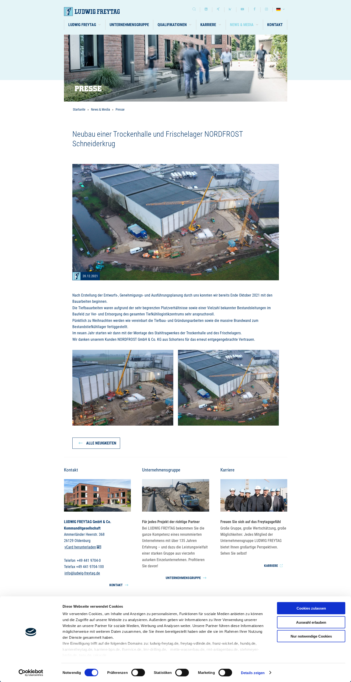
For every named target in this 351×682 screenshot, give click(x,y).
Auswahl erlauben (311, 622)
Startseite (79, 109)
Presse (120, 109)
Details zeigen (253, 673)
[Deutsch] (281, 9)
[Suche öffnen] (194, 9)
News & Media (100, 109)
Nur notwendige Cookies (311, 636)
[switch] (138, 672)
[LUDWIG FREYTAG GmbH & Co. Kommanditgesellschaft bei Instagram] (266, 9)
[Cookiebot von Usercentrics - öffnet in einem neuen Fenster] (31, 672)
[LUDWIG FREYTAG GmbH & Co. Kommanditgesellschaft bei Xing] (218, 9)
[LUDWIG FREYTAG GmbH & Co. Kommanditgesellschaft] (98, 11)
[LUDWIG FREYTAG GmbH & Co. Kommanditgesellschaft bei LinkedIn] (206, 9)
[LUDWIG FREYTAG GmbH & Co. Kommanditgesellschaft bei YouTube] (242, 9)
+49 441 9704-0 (89, 560)
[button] (85, 25)
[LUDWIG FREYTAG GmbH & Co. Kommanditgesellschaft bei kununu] (230, 9)
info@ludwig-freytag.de (82, 573)
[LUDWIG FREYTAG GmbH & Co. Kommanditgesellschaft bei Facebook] (254, 9)
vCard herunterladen (80, 547)
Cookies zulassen (311, 608)
